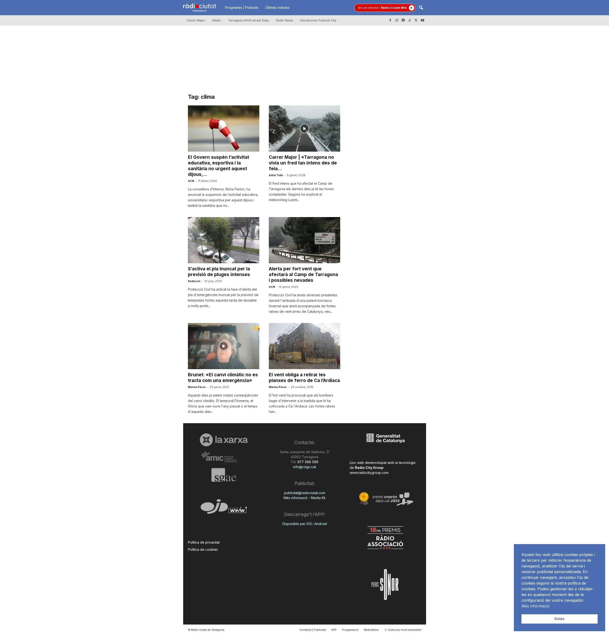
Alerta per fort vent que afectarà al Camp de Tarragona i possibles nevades (303, 274)
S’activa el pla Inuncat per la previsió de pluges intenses (219, 271)
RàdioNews (371, 629)
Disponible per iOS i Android (304, 524)
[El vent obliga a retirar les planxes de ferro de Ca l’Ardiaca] (304, 346)
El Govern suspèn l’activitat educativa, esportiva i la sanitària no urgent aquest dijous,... (218, 165)
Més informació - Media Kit (304, 498)
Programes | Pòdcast (241, 7)
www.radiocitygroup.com (369, 473)
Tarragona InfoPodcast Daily (248, 20)
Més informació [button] (535, 606)
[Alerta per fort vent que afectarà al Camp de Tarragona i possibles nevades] (304, 240)
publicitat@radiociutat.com (304, 493)
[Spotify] (403, 20)
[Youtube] (422, 20)
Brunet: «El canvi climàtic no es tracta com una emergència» (223, 377)
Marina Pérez (197, 387)
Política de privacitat (204, 542)
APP (334, 629)
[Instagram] (397, 20)
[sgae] (224, 475)
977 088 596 (307, 462)
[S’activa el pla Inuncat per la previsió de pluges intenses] (223, 240)
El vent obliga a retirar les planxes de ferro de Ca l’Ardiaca (304, 377)
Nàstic (216, 20)
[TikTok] (410, 20)
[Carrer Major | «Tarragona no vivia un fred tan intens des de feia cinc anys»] (304, 128)
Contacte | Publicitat (313, 629)
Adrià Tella (276, 175)
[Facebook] (390, 20)
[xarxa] (224, 439)
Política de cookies (203, 549)
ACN (191, 181)
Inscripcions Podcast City (318, 20)
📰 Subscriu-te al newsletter (403, 629)
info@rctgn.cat (304, 467)
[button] (421, 8)
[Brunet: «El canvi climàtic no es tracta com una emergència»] (223, 346)
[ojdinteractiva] (224, 508)
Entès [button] (560, 619)
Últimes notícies (277, 7)
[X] (416, 20)
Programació (350, 629)
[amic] (224, 457)
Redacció (194, 281)
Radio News (284, 20)
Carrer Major (196, 20)
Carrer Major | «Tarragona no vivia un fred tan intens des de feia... (303, 162)
